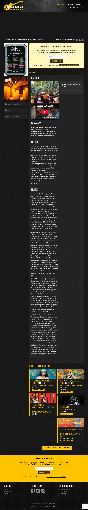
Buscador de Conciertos (13, 104)
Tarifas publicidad (65, 491)
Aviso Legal (63, 494)
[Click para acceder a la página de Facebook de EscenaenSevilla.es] (77, 40)
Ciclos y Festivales (38, 40)
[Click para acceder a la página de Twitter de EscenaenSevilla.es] (80, 40)
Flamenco (79, 4)
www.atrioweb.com (52, 506)
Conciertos (60, 4)
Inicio (6, 489)
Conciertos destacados (40, 365)
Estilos (14, 40)
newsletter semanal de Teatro (69, 65)
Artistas (80, 8)
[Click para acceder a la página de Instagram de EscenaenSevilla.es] (83, 40)
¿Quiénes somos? (65, 489)
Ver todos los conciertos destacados (57, 448)
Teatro (70, 4)
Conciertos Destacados (24, 40)
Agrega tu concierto (12, 116)
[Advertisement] (44, 25)
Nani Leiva (52, 503)
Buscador (7, 40)
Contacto (62, 496)
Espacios (72, 8)
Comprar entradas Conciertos (66, 40)
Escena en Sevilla (13, 6)
